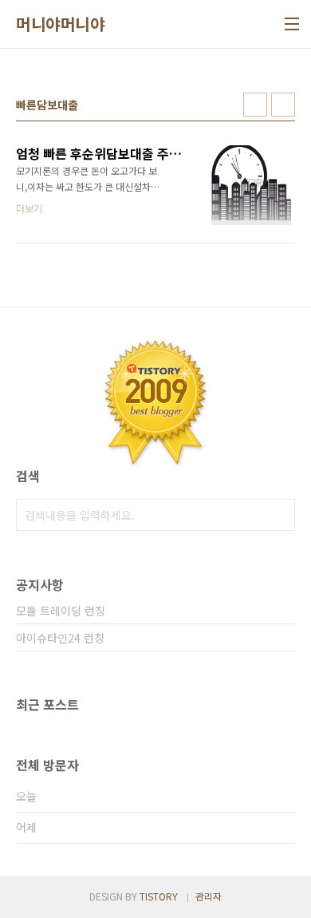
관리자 (208, 896)
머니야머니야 (60, 24)
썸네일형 (255, 105)
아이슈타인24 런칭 (60, 638)
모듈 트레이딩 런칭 (60, 611)
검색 (279, 515)
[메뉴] (292, 24)
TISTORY (159, 896)
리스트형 (283, 105)
